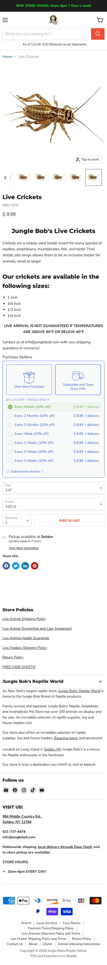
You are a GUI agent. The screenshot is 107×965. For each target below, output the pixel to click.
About (32, 944)
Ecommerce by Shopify (60, 956)
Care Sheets (71, 923)
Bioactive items (66, 738)
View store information (24, 548)
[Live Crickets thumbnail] (24, 177)
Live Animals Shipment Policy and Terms (51, 933)
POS (33, 956)
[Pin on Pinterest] (34, 566)
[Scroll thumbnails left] (6, 177)
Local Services (47, 923)
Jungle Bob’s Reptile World (79, 691)
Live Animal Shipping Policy (24, 618)
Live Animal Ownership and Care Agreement (37, 628)
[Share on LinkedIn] (25, 566)
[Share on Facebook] (6, 566)
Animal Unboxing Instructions (79, 944)
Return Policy (12, 657)
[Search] (98, 34)
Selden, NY (52, 749)
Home (7, 57)
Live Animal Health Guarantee (25, 638)
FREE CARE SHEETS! (19, 667)
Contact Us (15, 944)
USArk (47, 944)
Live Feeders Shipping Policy (24, 647)
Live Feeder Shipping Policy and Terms (38, 939)
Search (26, 923)
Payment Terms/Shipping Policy (51, 928)
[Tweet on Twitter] (15, 566)
